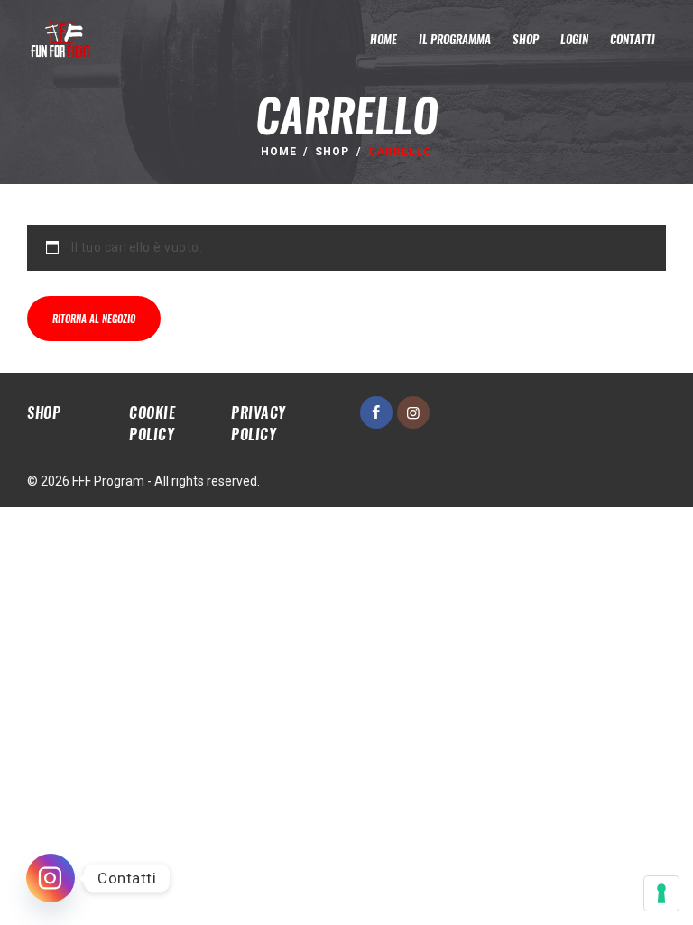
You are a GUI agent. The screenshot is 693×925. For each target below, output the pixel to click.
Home (279, 151)
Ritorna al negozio (93, 319)
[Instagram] (50, 878)
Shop (332, 151)
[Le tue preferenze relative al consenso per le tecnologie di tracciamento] (661, 893)
